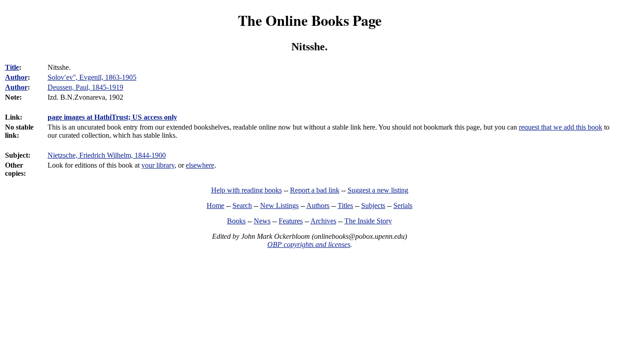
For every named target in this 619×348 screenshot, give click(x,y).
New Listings (279, 205)
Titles (345, 205)
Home (215, 205)
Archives (323, 221)
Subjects (373, 205)
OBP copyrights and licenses (308, 244)
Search (242, 205)
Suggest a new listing (378, 190)
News (262, 221)
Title (12, 67)
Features (291, 221)
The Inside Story (368, 221)
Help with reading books (246, 190)
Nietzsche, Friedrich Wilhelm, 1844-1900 (107, 155)
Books (236, 221)
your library (157, 165)
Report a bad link (314, 190)
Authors (317, 205)
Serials (402, 205)
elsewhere (200, 165)
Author (16, 77)
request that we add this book (560, 127)
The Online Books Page (310, 20)
